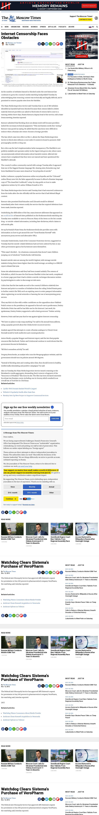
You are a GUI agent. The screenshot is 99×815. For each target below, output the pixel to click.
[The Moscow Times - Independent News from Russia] (21, 18)
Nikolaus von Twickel (14, 43)
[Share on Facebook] (39, 44)
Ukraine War (15, 27)
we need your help (25, 466)
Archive (71, 27)
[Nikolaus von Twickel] (3, 44)
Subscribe (55, 418)
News (7, 27)
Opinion (43, 27)
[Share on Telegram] (46, 44)
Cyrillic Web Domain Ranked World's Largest (20, 389)
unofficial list (8, 216)
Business (34, 27)
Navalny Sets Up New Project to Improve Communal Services (25, 395)
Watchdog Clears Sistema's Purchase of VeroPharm (25, 564)
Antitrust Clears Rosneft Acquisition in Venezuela (21, 603)
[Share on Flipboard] (57, 44)
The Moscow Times (9, 571)
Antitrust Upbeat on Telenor (13, 607)
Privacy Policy (20, 422)
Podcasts (62, 27)
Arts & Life (52, 27)
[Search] (97, 27)
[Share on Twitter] (43, 44)
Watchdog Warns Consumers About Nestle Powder (22, 600)
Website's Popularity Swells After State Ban (19, 392)
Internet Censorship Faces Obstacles (24, 36)
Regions (26, 27)
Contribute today (85, 19)
